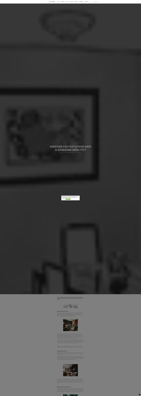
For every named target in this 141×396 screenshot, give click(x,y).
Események (81, 1)
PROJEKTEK (71, 1)
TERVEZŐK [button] (62, 1)
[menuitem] (58, 2)
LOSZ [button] (58, 1)
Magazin (76, 1)
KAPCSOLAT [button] (86, 1)
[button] (92, 2)
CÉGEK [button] (67, 1)
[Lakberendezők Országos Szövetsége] (52, 2)
